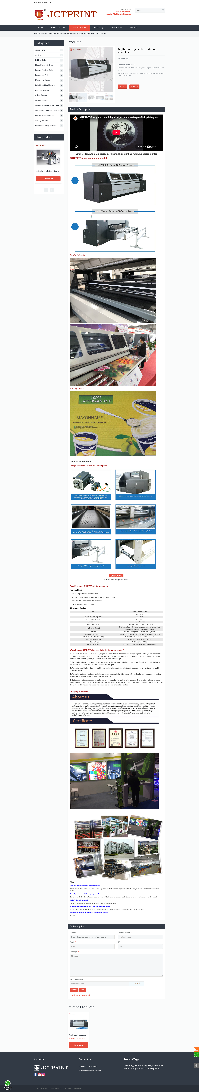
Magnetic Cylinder (42, 80)
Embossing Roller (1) (153, 1069)
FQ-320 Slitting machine (46, 171)
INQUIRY (123, 86)
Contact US (116, 576)
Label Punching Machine (45, 85)
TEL (119, 942)
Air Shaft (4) (139, 1066)
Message (74, 952)
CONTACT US (116, 28)
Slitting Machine (41, 120)
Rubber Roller (40, 60)
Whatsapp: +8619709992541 (88, 1066)
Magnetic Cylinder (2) (151, 1066)
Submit (74, 990)
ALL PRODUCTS (79, 28)
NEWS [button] (133, 28)
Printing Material (42, 90)
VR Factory (98, 28)
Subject (73, 933)
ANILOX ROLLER (58, 28)
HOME (40, 28)
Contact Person (125, 933)
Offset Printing (41, 95)
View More (49, 181)
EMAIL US (134, 86)
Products (44, 33)
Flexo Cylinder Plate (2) (138, 1069)
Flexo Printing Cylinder (44, 65)
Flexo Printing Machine (44, 115)
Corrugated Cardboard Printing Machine (62, 33)
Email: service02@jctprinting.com (90, 1070)
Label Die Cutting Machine (46, 125)
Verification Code (77, 979)
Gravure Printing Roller (44, 70)
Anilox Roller (40, 50)
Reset (82, 990)
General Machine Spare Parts (47, 105)
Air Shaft (38, 55)
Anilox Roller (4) (129, 1066)
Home (36, 33)
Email (73, 942)
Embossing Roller (42, 75)
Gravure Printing (41, 100)
